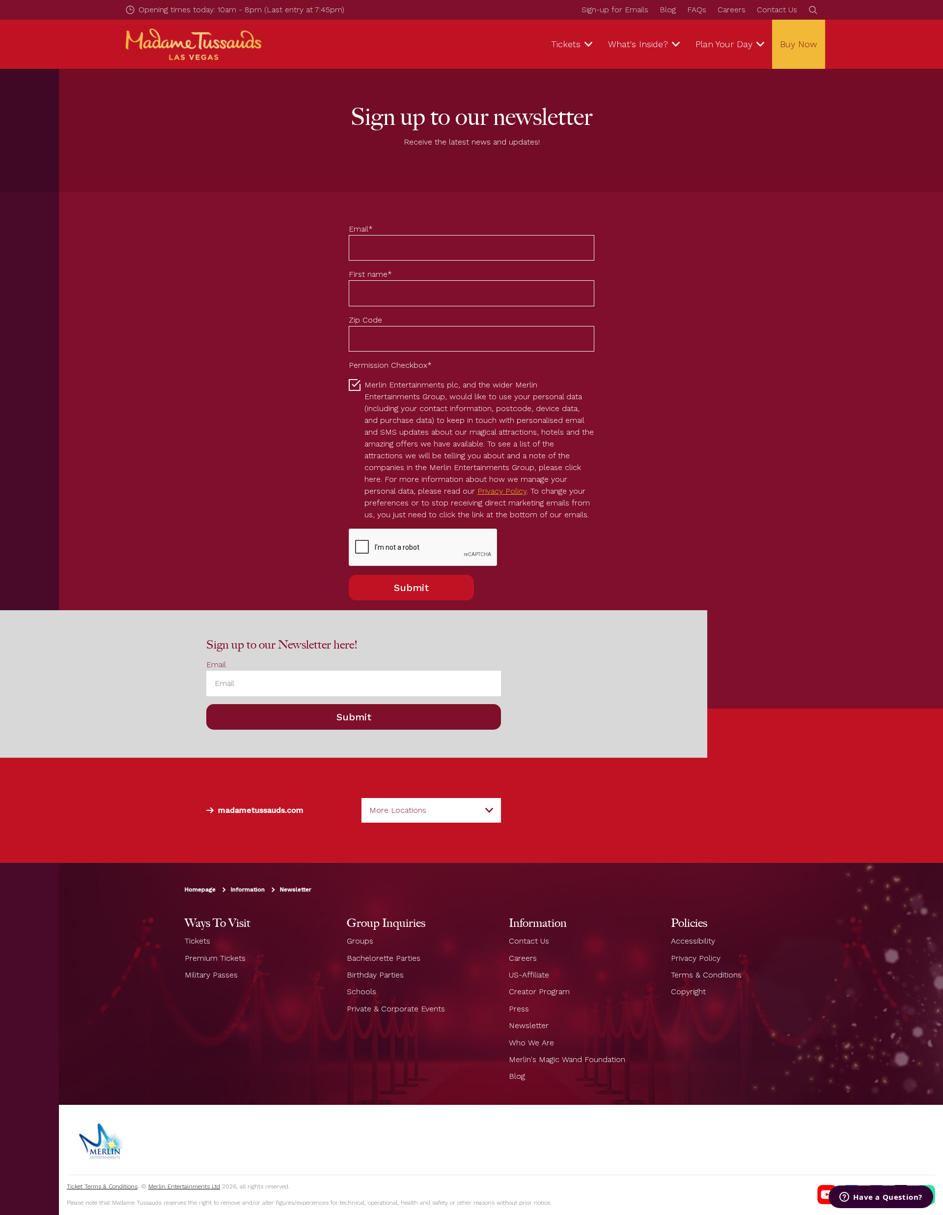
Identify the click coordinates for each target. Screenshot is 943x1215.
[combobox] (431, 810)
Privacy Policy (696, 958)
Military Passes (211, 974)
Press (519, 1008)
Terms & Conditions (706, 974)
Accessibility (693, 941)
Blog (668, 9)
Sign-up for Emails (615, 9)
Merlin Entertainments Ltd (184, 1186)
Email (216, 664)
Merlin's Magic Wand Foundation (567, 1059)
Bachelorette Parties (383, 958)
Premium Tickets (215, 958)
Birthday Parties (375, 974)
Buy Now (798, 44)
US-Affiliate (529, 974)
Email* (361, 229)
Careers (732, 9)
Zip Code (365, 320)
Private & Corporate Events (396, 1008)
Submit (411, 587)
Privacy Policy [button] (502, 491)
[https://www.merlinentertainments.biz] (102, 1139)
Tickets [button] (566, 44)
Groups (360, 941)
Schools (361, 992)
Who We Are (531, 1042)
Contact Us (777, 9)
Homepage (200, 890)
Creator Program (539, 992)
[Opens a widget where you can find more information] (881, 1197)
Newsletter (295, 890)
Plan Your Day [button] (723, 44)
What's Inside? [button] (638, 44)
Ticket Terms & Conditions (102, 1186)
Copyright (688, 992)
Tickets (197, 941)
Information (248, 890)
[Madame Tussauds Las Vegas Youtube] (827, 1195)
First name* (370, 274)
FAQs (696, 9)
